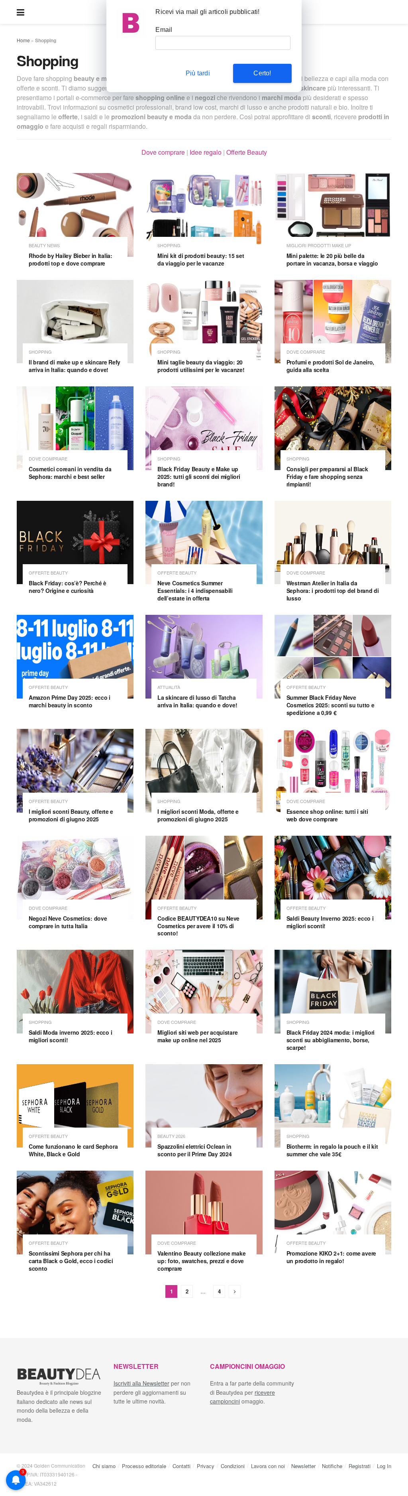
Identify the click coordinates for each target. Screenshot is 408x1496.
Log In (384, 1466)
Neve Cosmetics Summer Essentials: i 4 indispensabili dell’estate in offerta (195, 590)
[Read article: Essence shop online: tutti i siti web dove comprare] (333, 771)
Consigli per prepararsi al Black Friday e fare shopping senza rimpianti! (327, 476)
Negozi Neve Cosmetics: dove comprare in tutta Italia (68, 922)
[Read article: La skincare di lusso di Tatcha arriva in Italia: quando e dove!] (203, 657)
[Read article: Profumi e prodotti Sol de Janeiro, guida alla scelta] (333, 322)
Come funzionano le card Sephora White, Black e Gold (73, 1150)
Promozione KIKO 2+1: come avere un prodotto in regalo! (331, 1257)
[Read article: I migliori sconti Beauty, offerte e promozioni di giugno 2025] (75, 771)
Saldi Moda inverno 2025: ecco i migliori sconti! (70, 1036)
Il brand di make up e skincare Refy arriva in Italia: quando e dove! (74, 366)
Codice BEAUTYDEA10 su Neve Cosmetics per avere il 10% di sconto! (198, 925)
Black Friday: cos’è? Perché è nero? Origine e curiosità (67, 586)
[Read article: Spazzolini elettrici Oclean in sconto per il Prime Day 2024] (203, 1106)
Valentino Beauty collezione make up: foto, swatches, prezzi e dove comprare (201, 1260)
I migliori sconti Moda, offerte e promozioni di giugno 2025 (198, 815)
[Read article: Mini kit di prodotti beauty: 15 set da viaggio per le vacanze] (203, 215)
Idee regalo (206, 152)
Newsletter (303, 1466)
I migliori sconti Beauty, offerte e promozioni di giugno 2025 (71, 815)
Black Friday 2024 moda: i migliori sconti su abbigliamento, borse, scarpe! (330, 1039)
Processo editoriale (144, 1466)
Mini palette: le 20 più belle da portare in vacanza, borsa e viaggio (332, 259)
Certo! (262, 73)
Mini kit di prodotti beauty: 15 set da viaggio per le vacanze (200, 259)
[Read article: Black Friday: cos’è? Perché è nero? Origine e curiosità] (75, 543)
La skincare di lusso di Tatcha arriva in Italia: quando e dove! (197, 701)
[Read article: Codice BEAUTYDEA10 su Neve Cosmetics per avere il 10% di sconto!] (203, 877)
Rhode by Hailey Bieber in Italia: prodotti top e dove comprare (70, 259)
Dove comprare (163, 152)
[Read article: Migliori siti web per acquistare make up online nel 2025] (203, 991)
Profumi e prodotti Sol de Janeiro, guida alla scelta (330, 366)
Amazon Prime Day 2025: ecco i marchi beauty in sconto (69, 701)
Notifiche (332, 1466)
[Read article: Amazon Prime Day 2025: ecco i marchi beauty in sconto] (75, 657)
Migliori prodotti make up (318, 245)
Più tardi (198, 73)
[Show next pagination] (235, 1291)
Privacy (205, 1466)
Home (23, 40)
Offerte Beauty (246, 152)
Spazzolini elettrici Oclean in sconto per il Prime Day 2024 (194, 1150)
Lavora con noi (268, 1466)
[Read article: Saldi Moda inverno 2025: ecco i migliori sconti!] (75, 991)
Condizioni (233, 1466)
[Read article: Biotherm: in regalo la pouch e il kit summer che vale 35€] (333, 1106)
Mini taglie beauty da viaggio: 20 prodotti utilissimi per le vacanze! (200, 366)
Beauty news (44, 245)
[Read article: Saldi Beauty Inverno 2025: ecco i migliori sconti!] (333, 877)
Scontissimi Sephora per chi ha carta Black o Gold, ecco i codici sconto (71, 1260)
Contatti (181, 1466)
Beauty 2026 (171, 1136)
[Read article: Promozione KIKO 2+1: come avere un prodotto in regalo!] (333, 1212)
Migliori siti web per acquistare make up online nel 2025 (197, 1036)
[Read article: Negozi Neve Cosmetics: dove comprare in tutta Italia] (75, 877)
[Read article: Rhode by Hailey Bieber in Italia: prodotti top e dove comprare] (75, 215)
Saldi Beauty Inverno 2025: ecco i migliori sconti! (330, 922)
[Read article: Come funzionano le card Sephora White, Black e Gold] (75, 1106)
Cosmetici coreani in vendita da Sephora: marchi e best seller (70, 472)
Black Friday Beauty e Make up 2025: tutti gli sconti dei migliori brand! (198, 476)
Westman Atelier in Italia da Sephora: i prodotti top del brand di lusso (332, 590)
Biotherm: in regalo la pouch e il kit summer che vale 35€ (332, 1150)
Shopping (168, 245)
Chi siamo (104, 1466)
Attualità (168, 687)
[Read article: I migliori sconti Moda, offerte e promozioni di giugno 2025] (203, 771)
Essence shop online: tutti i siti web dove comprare (327, 815)
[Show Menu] (20, 12)
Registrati (360, 1466)
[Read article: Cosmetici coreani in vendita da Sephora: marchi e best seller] (75, 428)
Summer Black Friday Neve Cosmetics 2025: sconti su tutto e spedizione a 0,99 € (330, 705)
